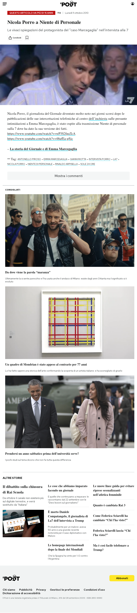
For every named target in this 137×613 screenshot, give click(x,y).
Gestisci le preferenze (65, 589)
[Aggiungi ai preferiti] (27, 37)
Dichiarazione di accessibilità (21, 593)
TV (59, 12)
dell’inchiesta (98, 118)
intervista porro (99, 159)
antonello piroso (29, 159)
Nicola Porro (16, 163)
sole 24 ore (87, 163)
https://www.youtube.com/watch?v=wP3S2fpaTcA (41, 133)
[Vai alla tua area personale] (132, 4)
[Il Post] (68, 4)
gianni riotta (78, 159)
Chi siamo (9, 589)
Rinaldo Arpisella (66, 163)
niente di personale (40, 163)
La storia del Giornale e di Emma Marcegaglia (43, 148)
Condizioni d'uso (94, 589)
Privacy (41, 589)
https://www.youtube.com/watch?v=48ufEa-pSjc (40, 138)
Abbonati (122, 578)
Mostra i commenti (69, 176)
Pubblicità (25, 589)
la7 (115, 159)
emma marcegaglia (55, 159)
